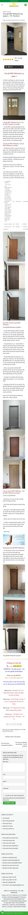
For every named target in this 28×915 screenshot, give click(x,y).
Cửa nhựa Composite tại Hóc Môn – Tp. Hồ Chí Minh (21, 744)
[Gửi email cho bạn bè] (15, 724)
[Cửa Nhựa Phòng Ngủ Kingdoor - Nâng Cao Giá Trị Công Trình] (14, 4)
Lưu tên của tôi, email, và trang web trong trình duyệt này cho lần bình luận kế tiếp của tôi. (14, 798)
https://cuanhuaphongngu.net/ (14, 678)
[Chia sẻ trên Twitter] (12, 724)
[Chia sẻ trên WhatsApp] (7, 724)
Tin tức (9, 11)
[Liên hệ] (2, 912)
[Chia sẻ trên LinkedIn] (20, 724)
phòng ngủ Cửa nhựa (19, 20)
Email (4, 781)
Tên (4, 774)
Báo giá (5, 11)
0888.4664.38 (17, 666)
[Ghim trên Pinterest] (18, 724)
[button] (2, 5)
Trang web (5, 788)
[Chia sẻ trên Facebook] (10, 724)
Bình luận (6, 761)
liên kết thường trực (8, 731)
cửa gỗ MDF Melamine (12, 143)
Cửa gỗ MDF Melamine (13, 73)
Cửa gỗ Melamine (11, 495)
